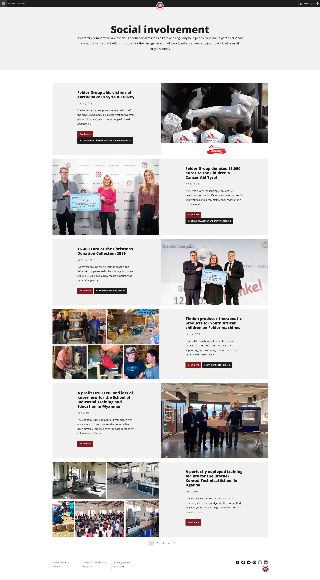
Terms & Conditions (94, 562)
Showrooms (59, 562)
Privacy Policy (122, 562)
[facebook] (243, 563)
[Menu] (3, 3)
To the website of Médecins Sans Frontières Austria (105, 140)
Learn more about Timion (217, 364)
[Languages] (317, 3)
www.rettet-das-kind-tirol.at (110, 290)
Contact (57, 566)
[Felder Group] (160, 6)
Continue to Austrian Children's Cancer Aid (209, 220)
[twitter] (249, 563)
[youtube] (237, 563)
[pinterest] (254, 563)
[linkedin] (266, 563)
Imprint (87, 566)
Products (119, 566)
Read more (85, 134)
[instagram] (260, 563)
